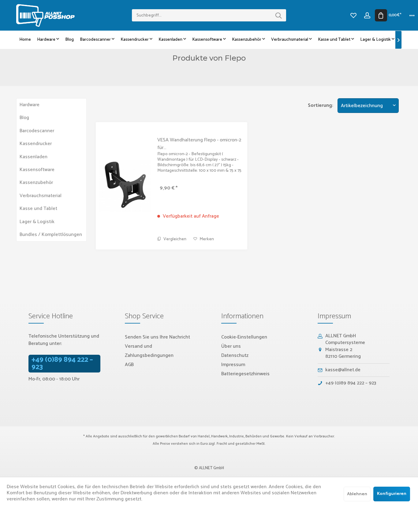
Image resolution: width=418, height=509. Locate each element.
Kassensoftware (37, 170)
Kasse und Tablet (38, 208)
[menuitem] (209, 15)
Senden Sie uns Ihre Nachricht (157, 337)
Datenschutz (234, 355)
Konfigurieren (391, 493)
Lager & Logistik (37, 222)
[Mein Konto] (367, 15)
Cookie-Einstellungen (244, 337)
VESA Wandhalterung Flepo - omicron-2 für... (199, 144)
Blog (24, 118)
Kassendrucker (36, 144)
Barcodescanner (37, 131)
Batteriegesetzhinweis (245, 374)
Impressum (233, 365)
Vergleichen (174, 239)
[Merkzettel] (353, 15)
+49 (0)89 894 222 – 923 (62, 363)
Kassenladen (33, 157)
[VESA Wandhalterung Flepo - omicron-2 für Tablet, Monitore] (125, 186)
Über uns (231, 346)
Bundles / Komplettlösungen (51, 234)
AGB (129, 365)
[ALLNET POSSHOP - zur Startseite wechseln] (74, 15)
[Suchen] (278, 15)
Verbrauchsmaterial (41, 196)
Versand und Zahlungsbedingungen (149, 351)
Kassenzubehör (36, 182)
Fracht (222, 444)
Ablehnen (357, 494)
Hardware (29, 105)
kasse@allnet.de (342, 370)
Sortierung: (320, 105)
